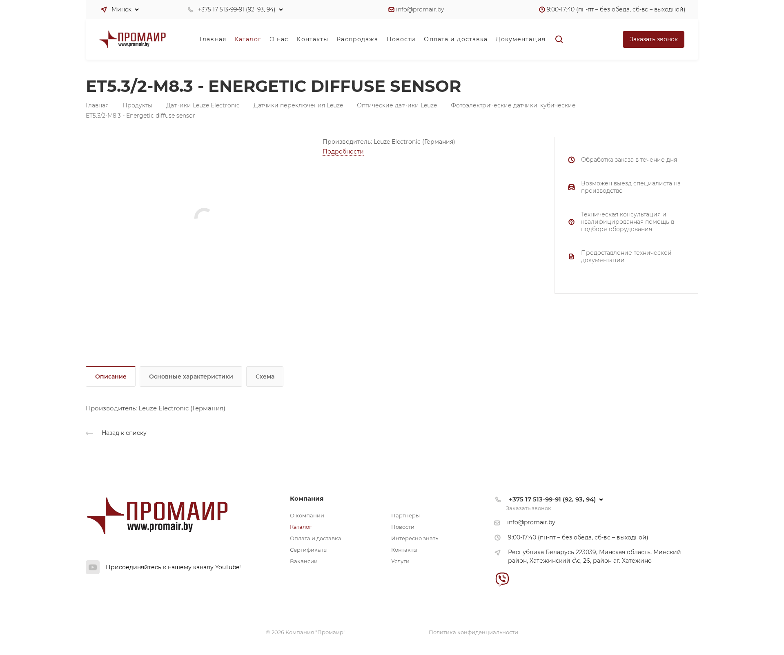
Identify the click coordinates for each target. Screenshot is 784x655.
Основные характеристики (191, 376)
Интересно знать (414, 538)
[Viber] (502, 579)
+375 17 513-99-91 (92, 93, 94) (237, 9)
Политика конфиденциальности (473, 632)
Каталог (301, 527)
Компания (306, 498)
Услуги (400, 561)
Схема (265, 376)
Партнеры (405, 515)
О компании (307, 515)
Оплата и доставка (315, 538)
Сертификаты (308, 549)
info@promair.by (420, 9)
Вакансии (304, 561)
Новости (402, 527)
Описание (111, 376)
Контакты (404, 549)
